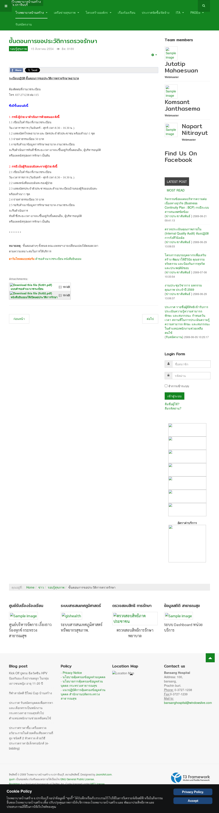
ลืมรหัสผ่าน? (173, 408)
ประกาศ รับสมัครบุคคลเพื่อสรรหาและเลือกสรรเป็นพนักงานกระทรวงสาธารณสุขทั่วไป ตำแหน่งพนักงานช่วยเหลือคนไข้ (31, 710)
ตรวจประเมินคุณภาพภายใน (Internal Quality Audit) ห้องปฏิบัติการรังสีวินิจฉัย (187, 233)
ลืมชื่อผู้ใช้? (172, 404)
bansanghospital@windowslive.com (188, 702)
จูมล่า (12, 779)
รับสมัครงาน (23, 24)
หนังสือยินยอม (72, 258)
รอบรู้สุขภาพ (56, 587)
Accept (193, 800)
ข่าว (41, 587)
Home (30, 587)
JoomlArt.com (104, 774)
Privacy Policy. (193, 792)
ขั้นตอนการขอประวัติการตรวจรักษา (53, 41)
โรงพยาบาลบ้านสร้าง (30, 12)
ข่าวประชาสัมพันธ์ (178, 216)
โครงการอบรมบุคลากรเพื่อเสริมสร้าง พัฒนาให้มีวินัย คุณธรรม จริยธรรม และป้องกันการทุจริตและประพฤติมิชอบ (185, 261)
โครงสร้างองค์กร (97, 12)
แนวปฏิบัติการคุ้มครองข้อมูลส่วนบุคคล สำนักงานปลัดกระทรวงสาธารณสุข (83, 694)
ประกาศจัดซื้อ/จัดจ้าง (155, 12)
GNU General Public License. (77, 779)
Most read (176, 190)
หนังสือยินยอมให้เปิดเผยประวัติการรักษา (34, 297)
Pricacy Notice (72, 672)
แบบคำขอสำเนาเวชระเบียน (27, 289)
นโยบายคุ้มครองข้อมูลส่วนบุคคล (84, 677)
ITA (178, 12)
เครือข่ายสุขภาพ (65, 12)
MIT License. (97, 784)
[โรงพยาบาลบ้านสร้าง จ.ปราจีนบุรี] (26, 3)
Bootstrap (14, 784)
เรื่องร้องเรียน (126, 12)
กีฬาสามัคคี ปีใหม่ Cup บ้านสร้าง (30, 693)
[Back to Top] (210, 657)
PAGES (195, 12)
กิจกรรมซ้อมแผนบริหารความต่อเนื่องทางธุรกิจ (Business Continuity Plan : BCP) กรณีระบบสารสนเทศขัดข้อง (187, 205)
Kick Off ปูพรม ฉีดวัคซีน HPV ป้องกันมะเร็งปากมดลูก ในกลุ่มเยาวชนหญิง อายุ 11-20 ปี (29, 678)
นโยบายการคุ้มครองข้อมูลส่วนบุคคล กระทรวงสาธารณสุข (82, 683)
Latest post (177, 181)
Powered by (190, 777)
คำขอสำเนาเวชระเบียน (49, 258)
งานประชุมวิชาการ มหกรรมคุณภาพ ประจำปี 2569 (183, 287)
